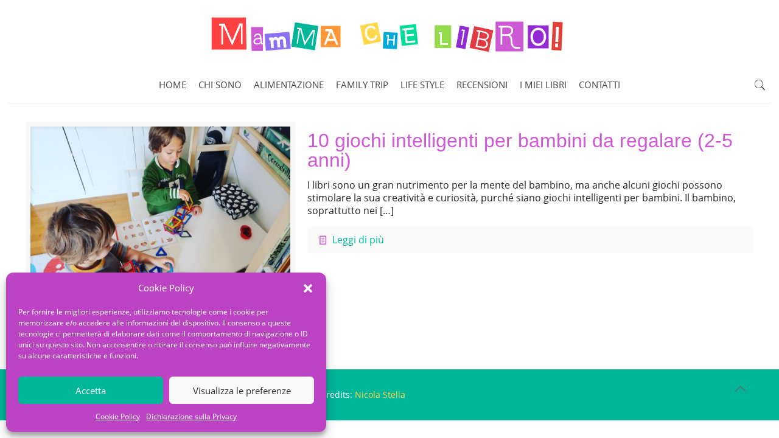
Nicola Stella (380, 394)
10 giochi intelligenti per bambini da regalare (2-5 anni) (520, 150)
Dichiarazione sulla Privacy (191, 416)
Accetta (90, 390)
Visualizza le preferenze (242, 390)
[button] (308, 288)
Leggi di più (358, 239)
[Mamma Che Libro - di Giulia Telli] (389, 33)
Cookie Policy (118, 416)
